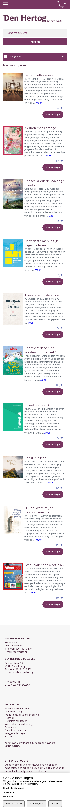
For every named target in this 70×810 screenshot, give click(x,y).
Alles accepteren (14, 803)
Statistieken (9, 792)
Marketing (8, 796)
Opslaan (55, 803)
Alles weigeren (36, 803)
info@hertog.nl (20, 651)
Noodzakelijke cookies (14, 788)
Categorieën (15, 56)
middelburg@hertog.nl (24, 672)
